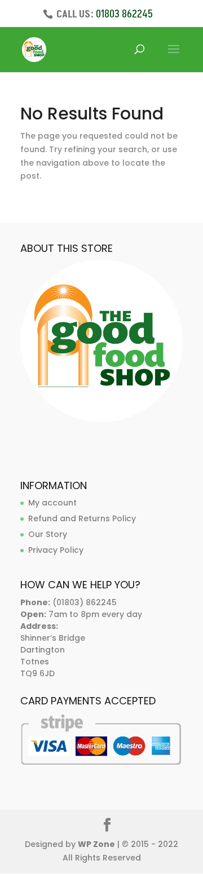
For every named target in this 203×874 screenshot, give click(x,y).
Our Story (47, 534)
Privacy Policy (55, 550)
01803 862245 (124, 14)
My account (52, 502)
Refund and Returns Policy (82, 518)
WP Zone (96, 844)
